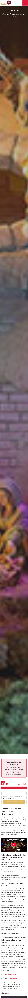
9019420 (14, 978)
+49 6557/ (9, 978)
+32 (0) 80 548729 (11, 974)
